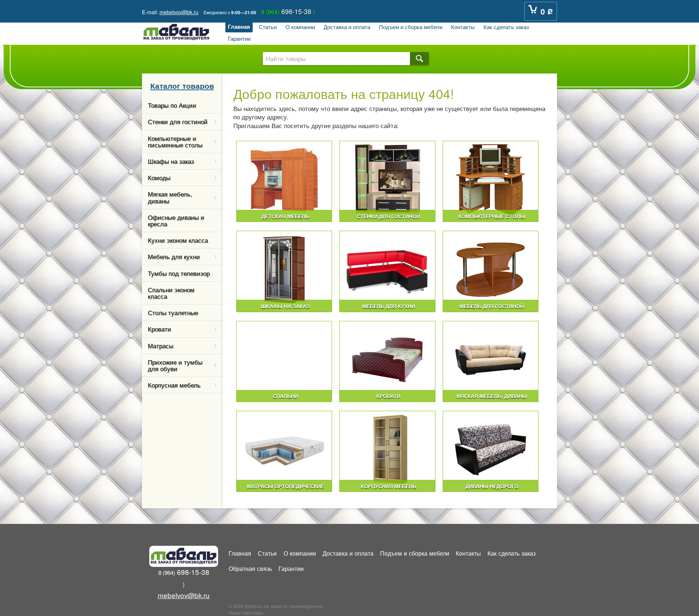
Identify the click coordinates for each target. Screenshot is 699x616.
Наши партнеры (246, 612)
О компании (300, 27)
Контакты (463, 27)
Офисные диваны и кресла (176, 220)
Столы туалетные (173, 312)
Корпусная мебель (174, 385)
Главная (239, 27)
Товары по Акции (172, 105)
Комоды (159, 177)
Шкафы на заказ (171, 161)
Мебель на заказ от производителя (284, 606)
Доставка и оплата (347, 27)
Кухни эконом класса (178, 240)
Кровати (159, 329)
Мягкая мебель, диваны (170, 197)
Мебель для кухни (174, 256)
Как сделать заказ (506, 27)
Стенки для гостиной (178, 121)
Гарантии (239, 38)
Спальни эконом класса (171, 293)
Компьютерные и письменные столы (175, 141)
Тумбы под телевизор (179, 273)
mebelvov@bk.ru (178, 12)
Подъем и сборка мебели (410, 27)
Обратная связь (250, 568)
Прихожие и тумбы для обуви (175, 365)
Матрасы (160, 345)
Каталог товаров (182, 85)
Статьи (268, 27)
